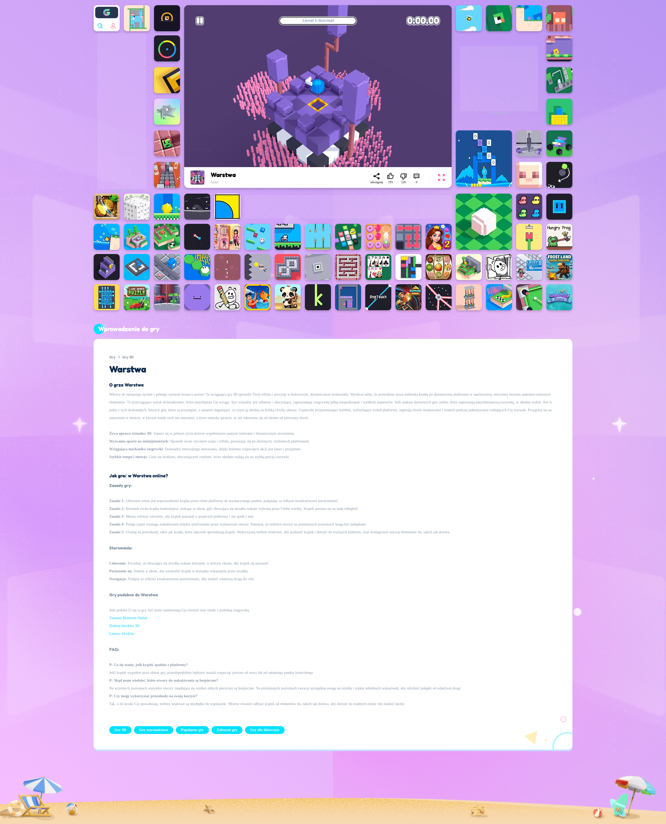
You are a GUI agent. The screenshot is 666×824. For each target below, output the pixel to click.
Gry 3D (128, 357)
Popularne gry (192, 730)
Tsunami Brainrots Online (128, 618)
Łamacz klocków (121, 634)
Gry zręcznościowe (153, 730)
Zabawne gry (227, 730)
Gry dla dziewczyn (264, 730)
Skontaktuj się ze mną (300, 791)
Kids (339, 791)
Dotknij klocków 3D (124, 626)
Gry (112, 357)
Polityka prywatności (249, 791)
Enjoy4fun (106, 8)
